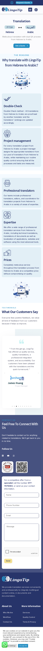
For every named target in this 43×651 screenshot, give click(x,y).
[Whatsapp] (14, 456)
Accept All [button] (23, 646)
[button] (30, 9)
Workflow (7, 617)
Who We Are (8, 613)
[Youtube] (8, 456)
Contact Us (7, 622)
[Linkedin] (3, 456)
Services (26, 613)
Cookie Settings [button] (9, 646)
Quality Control (29, 617)
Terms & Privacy (29, 622)
